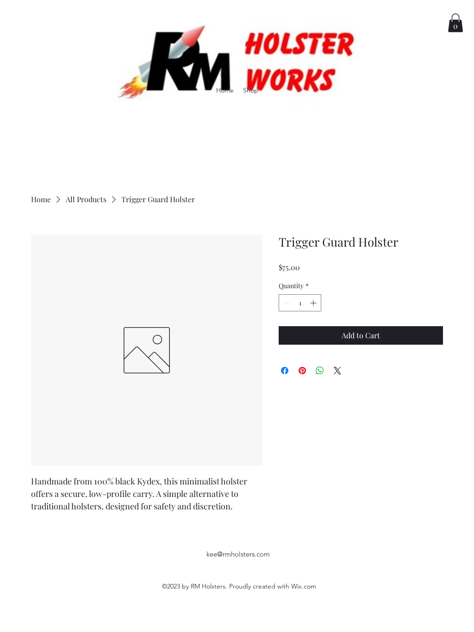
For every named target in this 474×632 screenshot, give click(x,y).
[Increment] (314, 303)
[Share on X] (337, 370)
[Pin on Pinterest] (302, 370)
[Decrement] (286, 303)
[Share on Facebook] (284, 370)
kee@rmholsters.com (238, 554)
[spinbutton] (300, 303)
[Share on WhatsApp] (319, 370)
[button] (455, 22)
